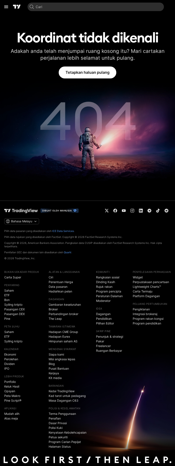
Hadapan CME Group (63, 332)
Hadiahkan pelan (60, 291)
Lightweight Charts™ (147, 286)
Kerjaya (54, 373)
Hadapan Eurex (59, 336)
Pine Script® (12, 400)
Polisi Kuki (56, 428)
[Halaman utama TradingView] (21, 211)
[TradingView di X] (107, 211)
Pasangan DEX (14, 314)
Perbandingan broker (63, 314)
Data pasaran (58, 286)
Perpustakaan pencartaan (151, 282)
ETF (7, 295)
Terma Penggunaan (62, 413)
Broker (53, 309)
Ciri (51, 277)
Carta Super (12, 277)
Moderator (103, 300)
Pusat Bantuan (59, 368)
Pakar (100, 341)
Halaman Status (60, 446)
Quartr (67, 252)
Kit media (55, 378)
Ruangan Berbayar (109, 350)
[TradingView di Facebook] (115, 211)
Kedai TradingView (61, 391)
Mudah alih (11, 413)
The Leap (55, 318)
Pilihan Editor (105, 323)
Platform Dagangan (146, 296)
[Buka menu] (6, 7)
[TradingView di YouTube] (124, 211)
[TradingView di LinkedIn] (141, 211)
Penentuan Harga (61, 282)
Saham (9, 290)
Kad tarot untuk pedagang (67, 396)
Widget (138, 277)
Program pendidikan (147, 323)
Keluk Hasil (11, 386)
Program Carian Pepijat (65, 442)
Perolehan (11, 359)
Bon (7, 300)
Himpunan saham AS (63, 341)
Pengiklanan (141, 309)
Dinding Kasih (105, 282)
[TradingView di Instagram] (132, 211)
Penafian (55, 418)
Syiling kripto (13, 304)
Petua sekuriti (58, 437)
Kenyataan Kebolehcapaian (67, 432)
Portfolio (10, 382)
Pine (7, 318)
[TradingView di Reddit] (166, 211)
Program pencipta (108, 291)
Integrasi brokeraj (145, 314)
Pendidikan (104, 318)
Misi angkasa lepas (62, 359)
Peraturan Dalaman (109, 296)
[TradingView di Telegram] (149, 211)
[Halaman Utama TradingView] (17, 7)
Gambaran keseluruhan (65, 304)
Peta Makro (12, 396)
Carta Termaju (142, 291)
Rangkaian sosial (107, 277)
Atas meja (11, 418)
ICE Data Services (63, 231)
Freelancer (103, 346)
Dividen (9, 364)
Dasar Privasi (58, 423)
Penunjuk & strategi (109, 336)
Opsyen (9, 391)
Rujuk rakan (104, 286)
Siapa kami (56, 354)
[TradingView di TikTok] (158, 211)
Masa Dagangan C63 (63, 400)
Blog (52, 364)
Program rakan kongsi (148, 318)
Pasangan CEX (14, 309)
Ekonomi (10, 354)
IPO (6, 368)
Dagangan (103, 314)
